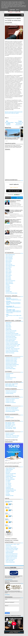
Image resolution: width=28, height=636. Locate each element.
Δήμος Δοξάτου (8, 279)
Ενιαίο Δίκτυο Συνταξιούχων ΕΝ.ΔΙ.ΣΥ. (12, 398)
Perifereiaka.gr (7, 631)
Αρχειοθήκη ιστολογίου (20, 198)
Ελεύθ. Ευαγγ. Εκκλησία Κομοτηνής (12, 407)
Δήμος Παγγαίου (9, 275)
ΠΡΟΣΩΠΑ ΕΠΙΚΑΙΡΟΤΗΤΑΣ (11, 490)
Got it (17, 9)
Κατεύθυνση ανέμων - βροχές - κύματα (12, 544)
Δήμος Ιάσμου (8, 262)
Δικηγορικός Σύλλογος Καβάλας (11, 361)
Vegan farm (8, 416)
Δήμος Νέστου (8, 273)
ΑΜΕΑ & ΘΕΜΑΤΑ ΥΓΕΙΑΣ (10, 468)
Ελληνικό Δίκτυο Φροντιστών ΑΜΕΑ (12, 333)
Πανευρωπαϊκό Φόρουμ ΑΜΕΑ (11, 337)
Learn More (12, 9)
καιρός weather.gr (8, 536)
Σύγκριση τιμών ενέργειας (10, 399)
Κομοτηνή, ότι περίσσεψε (10, 433)
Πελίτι (7, 314)
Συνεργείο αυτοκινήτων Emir (11, 392)
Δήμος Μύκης (8, 268)
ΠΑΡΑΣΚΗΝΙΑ (8, 487)
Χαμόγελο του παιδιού (10, 417)
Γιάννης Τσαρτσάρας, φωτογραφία (11, 386)
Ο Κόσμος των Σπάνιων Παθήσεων (12, 343)
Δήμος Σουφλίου (9, 260)
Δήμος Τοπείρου (9, 271)
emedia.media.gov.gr (8, 579)
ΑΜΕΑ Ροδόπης (8, 322)
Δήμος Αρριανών (9, 261)
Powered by (10, 194)
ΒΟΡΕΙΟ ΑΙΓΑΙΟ (8, 470)
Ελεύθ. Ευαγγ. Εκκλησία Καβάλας (12, 408)
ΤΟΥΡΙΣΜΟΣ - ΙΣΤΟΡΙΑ (10, 491)
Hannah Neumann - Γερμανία (10, 427)
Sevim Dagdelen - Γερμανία (10, 424)
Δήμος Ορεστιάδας (9, 257)
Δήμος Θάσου (8, 276)
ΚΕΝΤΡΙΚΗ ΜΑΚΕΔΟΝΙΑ (10, 479)
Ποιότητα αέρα (8, 545)
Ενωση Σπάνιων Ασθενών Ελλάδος (12, 341)
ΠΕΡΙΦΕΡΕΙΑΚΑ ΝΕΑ (9, 488)
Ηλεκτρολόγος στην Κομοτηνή (11, 390)
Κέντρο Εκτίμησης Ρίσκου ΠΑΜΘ (11, 549)
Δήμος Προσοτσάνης (9, 283)
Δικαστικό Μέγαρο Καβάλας (10, 368)
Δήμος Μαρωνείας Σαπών (10, 265)
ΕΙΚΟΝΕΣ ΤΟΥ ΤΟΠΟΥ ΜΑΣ (11, 473)
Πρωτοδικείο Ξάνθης (9, 367)
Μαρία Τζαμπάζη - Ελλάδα (9, 422)
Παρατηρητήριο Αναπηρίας (10, 336)
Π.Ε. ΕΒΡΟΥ (8, 481)
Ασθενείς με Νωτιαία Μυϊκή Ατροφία (12, 351)
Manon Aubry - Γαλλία (9, 426)
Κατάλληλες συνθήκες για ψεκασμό (12, 548)
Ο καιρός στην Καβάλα (10, 551)
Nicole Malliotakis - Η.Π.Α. (10, 423)
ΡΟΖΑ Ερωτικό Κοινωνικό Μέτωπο (12, 437)
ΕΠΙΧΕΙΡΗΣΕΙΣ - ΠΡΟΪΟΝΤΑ (11, 476)
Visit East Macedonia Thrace (11, 377)
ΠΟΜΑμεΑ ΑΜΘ (8, 329)
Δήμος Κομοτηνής (9, 264)
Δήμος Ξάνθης (8, 269)
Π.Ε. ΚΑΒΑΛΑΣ (8, 483)
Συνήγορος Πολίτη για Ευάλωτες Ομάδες (13, 344)
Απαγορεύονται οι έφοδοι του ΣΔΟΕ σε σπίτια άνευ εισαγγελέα (13, 20)
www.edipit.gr (7, 594)
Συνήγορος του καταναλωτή (11, 402)
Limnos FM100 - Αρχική (10, 309)
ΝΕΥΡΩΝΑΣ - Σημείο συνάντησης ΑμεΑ (13, 348)
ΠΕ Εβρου (8, 284)
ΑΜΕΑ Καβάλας (8, 326)
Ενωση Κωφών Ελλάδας (10, 347)
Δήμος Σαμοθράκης (9, 258)
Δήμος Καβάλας (8, 272)
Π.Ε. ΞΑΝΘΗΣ (8, 484)
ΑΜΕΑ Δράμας (8, 328)
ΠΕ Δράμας (8, 290)
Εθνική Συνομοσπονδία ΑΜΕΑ (11, 330)
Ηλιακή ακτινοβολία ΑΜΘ (10, 562)
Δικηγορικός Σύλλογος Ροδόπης (11, 359)
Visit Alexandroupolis (9, 373)
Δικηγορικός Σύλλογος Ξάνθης (11, 360)
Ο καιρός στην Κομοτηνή (10, 559)
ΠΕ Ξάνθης (8, 287)
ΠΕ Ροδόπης (8, 286)
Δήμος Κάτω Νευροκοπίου (10, 280)
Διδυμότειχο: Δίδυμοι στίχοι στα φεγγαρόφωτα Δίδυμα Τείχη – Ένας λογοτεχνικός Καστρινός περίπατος (13, 303)
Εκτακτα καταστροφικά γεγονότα (11, 555)
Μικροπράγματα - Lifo (10, 306)
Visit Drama (8, 376)
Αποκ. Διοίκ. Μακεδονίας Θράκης (11, 293)
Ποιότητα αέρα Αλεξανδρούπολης (12, 553)
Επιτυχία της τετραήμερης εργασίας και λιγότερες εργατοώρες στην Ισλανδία (16, 211)
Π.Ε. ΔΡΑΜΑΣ (8, 480)
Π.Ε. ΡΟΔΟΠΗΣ (8, 486)
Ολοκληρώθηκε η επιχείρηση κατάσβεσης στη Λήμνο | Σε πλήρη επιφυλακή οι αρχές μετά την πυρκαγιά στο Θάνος (13, 311)
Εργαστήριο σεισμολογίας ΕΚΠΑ (11, 556)
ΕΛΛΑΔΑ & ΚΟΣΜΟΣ (9, 475)
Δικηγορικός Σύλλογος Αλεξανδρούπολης (13, 357)
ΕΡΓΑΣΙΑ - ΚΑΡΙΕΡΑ (9, 477)
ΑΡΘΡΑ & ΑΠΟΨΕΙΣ (9, 469)
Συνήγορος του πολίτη (10, 401)
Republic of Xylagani (9, 434)
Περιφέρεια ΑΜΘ (9, 291)
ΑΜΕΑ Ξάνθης (8, 325)
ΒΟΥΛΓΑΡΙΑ (8, 472)
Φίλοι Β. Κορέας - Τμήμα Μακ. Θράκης (12, 435)
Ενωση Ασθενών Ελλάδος (10, 340)
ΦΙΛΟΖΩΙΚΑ (8, 494)
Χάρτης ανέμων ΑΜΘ (9, 560)
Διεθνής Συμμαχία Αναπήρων (11, 339)
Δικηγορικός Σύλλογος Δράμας (11, 363)
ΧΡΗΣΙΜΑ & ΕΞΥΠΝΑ (9, 495)
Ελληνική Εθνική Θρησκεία (10, 411)
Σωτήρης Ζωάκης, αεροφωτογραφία (11, 383)
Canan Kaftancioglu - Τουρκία (10, 428)
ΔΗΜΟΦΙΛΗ (8, 197)
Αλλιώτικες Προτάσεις (9, 393)
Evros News (8, 301)
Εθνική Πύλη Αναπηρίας (10, 352)
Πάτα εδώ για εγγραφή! (14, 190)
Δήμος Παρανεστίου (9, 282)
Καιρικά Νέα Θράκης (9, 552)
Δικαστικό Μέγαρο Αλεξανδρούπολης (12, 364)
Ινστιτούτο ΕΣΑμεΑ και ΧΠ (10, 332)
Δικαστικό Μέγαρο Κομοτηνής (11, 365)
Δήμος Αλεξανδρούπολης (10, 254)
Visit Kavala (8, 374)
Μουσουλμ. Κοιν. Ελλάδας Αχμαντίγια (12, 410)
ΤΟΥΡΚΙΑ (7, 492)
